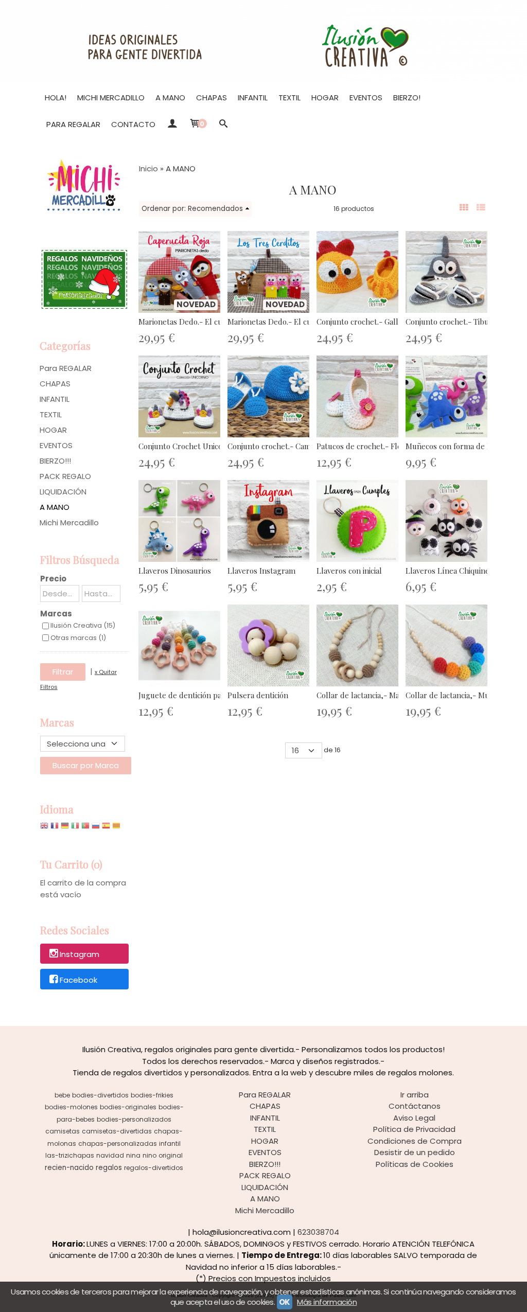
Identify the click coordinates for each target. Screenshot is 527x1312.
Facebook (78, 979)
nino (149, 1155)
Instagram (79, 954)
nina (133, 1155)
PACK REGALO (65, 476)
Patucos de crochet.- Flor (361, 446)
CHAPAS (211, 97)
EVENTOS (365, 97)
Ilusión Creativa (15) (82, 625)
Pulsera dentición (257, 695)
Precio (53, 578)
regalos (109, 1168)
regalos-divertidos (153, 1167)
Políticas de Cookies (414, 1164)
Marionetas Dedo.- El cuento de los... (291, 321)
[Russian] (96, 828)
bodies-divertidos (100, 1095)
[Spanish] (106, 828)
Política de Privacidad (414, 1129)
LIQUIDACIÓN (63, 491)
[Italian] (75, 828)
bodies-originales (128, 1107)
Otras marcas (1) (78, 637)
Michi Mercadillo (111, 97)
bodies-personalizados (134, 1119)
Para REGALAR (73, 124)
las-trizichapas (69, 1155)
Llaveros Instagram (261, 570)
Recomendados (215, 209)
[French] (54, 828)
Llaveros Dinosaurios (174, 570)
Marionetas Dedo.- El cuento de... (196, 321)
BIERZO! (406, 97)
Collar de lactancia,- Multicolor (460, 695)
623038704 (318, 1232)
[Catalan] (117, 828)
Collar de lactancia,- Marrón (366, 695)
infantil (170, 1143)
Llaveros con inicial (349, 570)
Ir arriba (414, 1094)
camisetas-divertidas (117, 1131)
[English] (44, 828)
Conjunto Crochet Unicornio (187, 446)
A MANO (170, 97)
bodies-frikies (152, 1095)
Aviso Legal (414, 1117)
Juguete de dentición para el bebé (197, 695)
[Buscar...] (224, 124)
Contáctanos (415, 1106)
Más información (327, 1302)
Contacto (133, 124)
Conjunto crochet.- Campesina (280, 446)
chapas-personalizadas (117, 1143)
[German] (65, 828)
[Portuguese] (85, 828)
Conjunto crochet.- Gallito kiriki (372, 321)
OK (284, 1302)
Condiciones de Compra (414, 1141)
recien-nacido (69, 1168)
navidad (110, 1155)
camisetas (62, 1131)
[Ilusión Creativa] (263, 41)
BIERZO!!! (55, 460)
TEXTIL (289, 97)
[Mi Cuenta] (172, 124)
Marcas (56, 613)
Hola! (55, 97)
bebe (62, 1095)
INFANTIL (253, 97)
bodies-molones (71, 1107)
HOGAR (325, 97)
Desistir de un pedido (414, 1152)
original (171, 1155)
